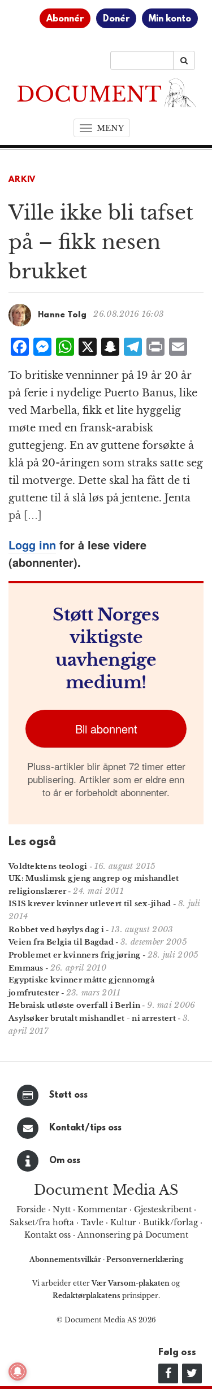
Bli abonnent (106, 728)
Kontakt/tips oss (85, 1128)
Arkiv (22, 180)
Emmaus (26, 968)
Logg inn (32, 544)
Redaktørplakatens (86, 1295)
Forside (31, 1209)
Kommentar (102, 1209)
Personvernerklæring (144, 1259)
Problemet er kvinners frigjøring (74, 955)
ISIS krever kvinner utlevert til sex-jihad (89, 903)
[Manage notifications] (17, 1371)
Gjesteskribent (163, 1209)
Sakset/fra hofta (42, 1222)
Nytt (62, 1209)
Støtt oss (68, 1095)
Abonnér (65, 19)
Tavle (92, 1222)
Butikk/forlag (170, 1222)
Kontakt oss (47, 1235)
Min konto (170, 19)
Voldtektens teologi (48, 866)
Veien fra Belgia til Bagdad (61, 942)
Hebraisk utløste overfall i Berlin (74, 1005)
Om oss (64, 1161)
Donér (116, 19)
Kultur (123, 1222)
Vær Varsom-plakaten (131, 1283)
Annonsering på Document (132, 1235)
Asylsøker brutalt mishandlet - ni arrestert (92, 1018)
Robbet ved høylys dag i (56, 929)
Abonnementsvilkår (66, 1259)
